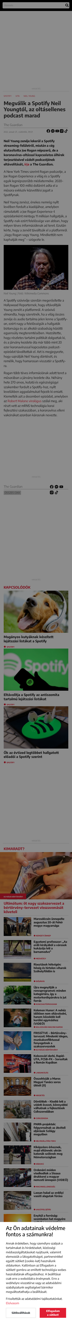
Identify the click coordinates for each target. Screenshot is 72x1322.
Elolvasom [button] (12, 1303)
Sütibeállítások (21, 1312)
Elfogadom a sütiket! (53, 1312)
